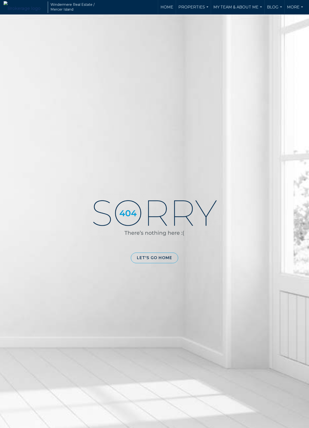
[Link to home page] (24, 7)
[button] (154, 258)
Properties (194, 9)
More (295, 9)
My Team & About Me (238, 9)
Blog (275, 9)
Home (167, 7)
